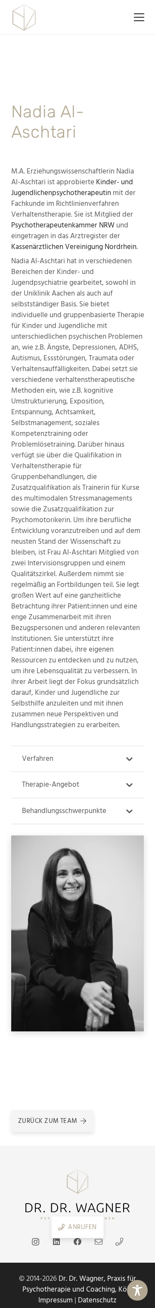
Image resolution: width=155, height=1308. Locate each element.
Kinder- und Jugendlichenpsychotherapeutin (72, 187)
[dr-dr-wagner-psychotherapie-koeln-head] (24, 17)
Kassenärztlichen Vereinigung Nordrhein (73, 247)
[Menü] (139, 17)
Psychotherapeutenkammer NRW (63, 225)
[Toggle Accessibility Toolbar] (137, 1290)
